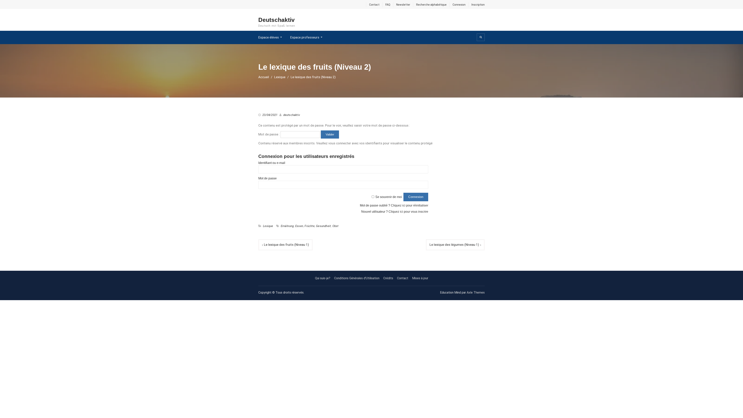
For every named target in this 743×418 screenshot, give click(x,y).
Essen (299, 226)
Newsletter (403, 4)
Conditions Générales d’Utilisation (356, 278)
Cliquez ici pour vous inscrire (408, 211)
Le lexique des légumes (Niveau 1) (454, 245)
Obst (335, 226)
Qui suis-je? (322, 278)
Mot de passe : (269, 134)
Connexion (459, 4)
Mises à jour (420, 278)
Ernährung (287, 226)
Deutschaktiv (276, 20)
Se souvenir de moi (388, 197)
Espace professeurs (304, 37)
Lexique (268, 226)
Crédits (388, 278)
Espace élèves (268, 37)
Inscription (478, 4)
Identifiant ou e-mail (271, 162)
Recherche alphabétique (431, 4)
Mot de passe (267, 178)
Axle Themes (476, 292)
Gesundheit (323, 226)
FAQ (387, 4)
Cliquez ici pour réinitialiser (409, 205)
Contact (374, 4)
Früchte (309, 226)
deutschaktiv (291, 115)
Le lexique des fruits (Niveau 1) (286, 245)
